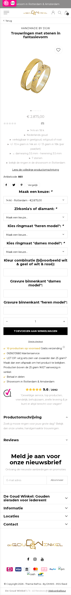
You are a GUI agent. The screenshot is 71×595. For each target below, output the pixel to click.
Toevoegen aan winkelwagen (35, 331)
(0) (42, 123)
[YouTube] (42, 559)
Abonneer (57, 480)
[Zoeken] (59, 12)
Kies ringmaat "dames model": (36, 243)
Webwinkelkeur (57, 590)
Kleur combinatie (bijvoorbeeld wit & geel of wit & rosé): (35, 262)
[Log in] (53, 12)
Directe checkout (35, 341)
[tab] (35, 417)
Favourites (58, 50)
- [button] (6, 321)
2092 (54, 389)
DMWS (50, 583)
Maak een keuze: (35, 192)
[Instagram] (35, 559)
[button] (6, 13)
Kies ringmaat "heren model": (36, 226)
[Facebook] (28, 559)
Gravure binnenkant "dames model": (35, 283)
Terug (9, 20)
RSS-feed (61, 583)
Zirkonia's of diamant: (35, 209)
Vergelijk (33, 185)
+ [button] (64, 321)
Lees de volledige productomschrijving (35, 169)
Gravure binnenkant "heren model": (35, 302)
